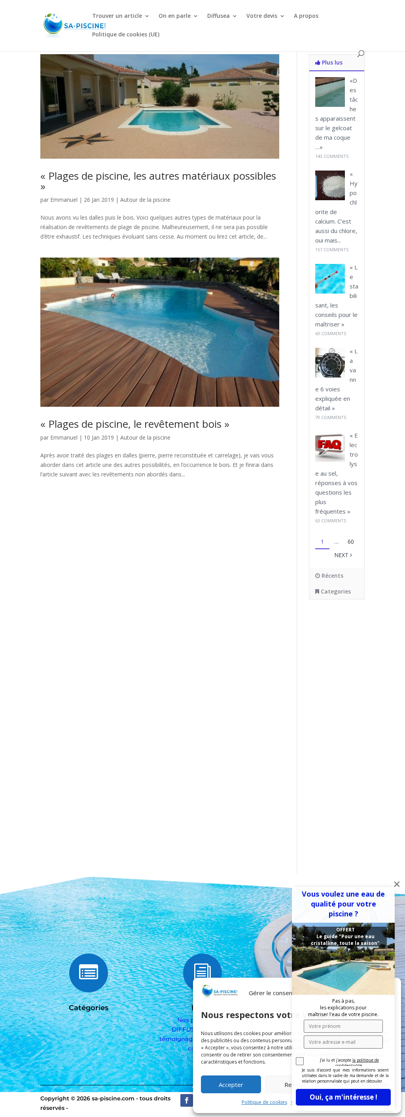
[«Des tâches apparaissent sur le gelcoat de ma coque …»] (330, 104)
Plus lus (331, 62)
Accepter (231, 1085)
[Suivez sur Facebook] (186, 1100)
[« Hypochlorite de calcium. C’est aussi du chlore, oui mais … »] (330, 198)
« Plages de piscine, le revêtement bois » (134, 424)
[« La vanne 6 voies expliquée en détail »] (330, 375)
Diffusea (218, 16)
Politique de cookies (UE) (125, 35)
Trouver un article (117, 16)
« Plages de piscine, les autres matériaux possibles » (158, 181)
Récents (331, 575)
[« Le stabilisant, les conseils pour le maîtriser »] (330, 291)
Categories (335, 591)
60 (351, 541)
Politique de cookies (264, 1102)
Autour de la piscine (145, 199)
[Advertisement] (357, 730)
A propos (306, 16)
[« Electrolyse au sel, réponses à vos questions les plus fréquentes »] (330, 459)
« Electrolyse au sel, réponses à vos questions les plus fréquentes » (336, 473)
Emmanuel (64, 199)
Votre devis (261, 16)
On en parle (175, 16)
